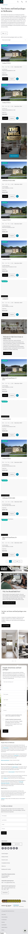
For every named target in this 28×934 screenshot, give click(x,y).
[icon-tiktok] (11, 848)
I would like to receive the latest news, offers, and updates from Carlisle (13, 715)
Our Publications (4, 919)
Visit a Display (6, 625)
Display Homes (5, 856)
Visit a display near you (9, 602)
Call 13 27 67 (17, 844)
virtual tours (16, 755)
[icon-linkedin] (14, 848)
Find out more (7, 353)
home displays (6, 747)
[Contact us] (22, 2)
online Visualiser (11, 771)
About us (4, 866)
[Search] (18, 2)
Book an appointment (5, 760)
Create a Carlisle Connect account (13, 719)
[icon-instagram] (5, 848)
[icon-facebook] (3, 848)
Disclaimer (3, 922)
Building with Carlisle (6, 869)
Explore (12, 78)
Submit (5, 731)
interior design (15, 766)
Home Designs (5, 853)
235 (17, 561)
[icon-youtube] (8, 848)
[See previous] (13, 661)
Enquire (5, 78)
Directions (5, 892)
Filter (3, 33)
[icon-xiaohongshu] (17, 848)
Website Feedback (4, 927)
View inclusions (14, 155)
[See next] (15, 661)
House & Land (4, 4)
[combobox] (3, 933)
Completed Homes (6, 863)
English (2, 933)
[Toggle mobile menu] (26, 2)
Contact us (6, 778)
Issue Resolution (4, 924)
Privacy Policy (4, 914)
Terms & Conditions (4, 917)
